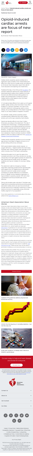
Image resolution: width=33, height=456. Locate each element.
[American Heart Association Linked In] (14, 420)
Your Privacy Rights (16, 439)
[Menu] (3, 2)
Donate (24, 2)
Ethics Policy (27, 430)
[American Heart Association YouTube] (27, 415)
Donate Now (16, 365)
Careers (6, 428)
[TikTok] (22, 415)
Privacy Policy (12, 428)
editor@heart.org (13, 195)
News (7, 8)
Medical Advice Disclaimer (22, 428)
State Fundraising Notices (22, 435)
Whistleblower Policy (9, 434)
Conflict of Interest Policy (13, 432)
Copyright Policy (19, 430)
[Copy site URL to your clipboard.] (21, 50)
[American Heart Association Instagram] (11, 415)
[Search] (30, 2)
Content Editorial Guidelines (22, 434)
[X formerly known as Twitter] (16, 415)
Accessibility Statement (8, 430)
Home (3, 8)
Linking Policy (23, 432)
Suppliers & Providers (10, 435)
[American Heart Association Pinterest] (19, 420)
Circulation (25, 90)
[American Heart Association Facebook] (6, 415)
